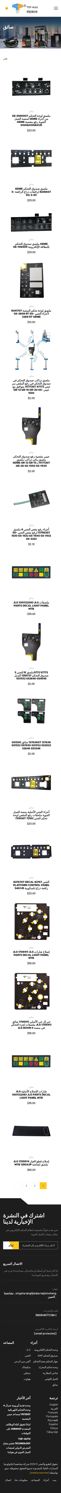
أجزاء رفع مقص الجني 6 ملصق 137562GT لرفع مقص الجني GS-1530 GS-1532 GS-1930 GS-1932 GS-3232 (31, 534)
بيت (56, 32)
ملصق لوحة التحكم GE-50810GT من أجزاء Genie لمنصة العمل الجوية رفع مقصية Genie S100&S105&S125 (31, 120)
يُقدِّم (11, 1245)
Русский (53, 1420)
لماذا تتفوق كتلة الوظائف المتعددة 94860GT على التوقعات (18, 1428)
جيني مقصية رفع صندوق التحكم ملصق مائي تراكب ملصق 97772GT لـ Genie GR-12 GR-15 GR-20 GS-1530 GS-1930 (31, 461)
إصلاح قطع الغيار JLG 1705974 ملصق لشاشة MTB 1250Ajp (31, 1163)
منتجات (46, 32)
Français (53, 1412)
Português (52, 1416)
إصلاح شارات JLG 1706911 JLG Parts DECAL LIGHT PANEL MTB (31, 955)
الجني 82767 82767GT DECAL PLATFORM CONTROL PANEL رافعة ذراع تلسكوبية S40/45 (31, 885)
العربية (54, 1408)
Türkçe (54, 1428)
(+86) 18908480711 (45, 1315)
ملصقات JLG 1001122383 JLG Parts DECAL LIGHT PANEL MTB (31, 605)
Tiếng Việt (52, 1431)
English (54, 1404)
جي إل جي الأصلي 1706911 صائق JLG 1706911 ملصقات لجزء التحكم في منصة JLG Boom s (31, 1025)
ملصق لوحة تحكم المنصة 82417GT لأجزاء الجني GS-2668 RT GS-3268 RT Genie (31, 313)
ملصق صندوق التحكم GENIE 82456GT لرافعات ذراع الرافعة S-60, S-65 (31, 192)
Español (53, 1424)
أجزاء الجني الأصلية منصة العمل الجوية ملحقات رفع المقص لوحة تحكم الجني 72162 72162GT (31, 815)
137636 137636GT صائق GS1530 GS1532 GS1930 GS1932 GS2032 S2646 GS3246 (31, 745)
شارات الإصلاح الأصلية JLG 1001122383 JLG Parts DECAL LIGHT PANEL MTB (31, 1094)
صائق (31, 111)
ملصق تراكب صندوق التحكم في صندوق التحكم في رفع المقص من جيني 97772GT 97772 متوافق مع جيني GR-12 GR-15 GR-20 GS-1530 (31, 386)
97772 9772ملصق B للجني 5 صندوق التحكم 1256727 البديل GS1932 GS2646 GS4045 (31, 675)
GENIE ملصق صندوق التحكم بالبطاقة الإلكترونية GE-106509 (31, 245)
